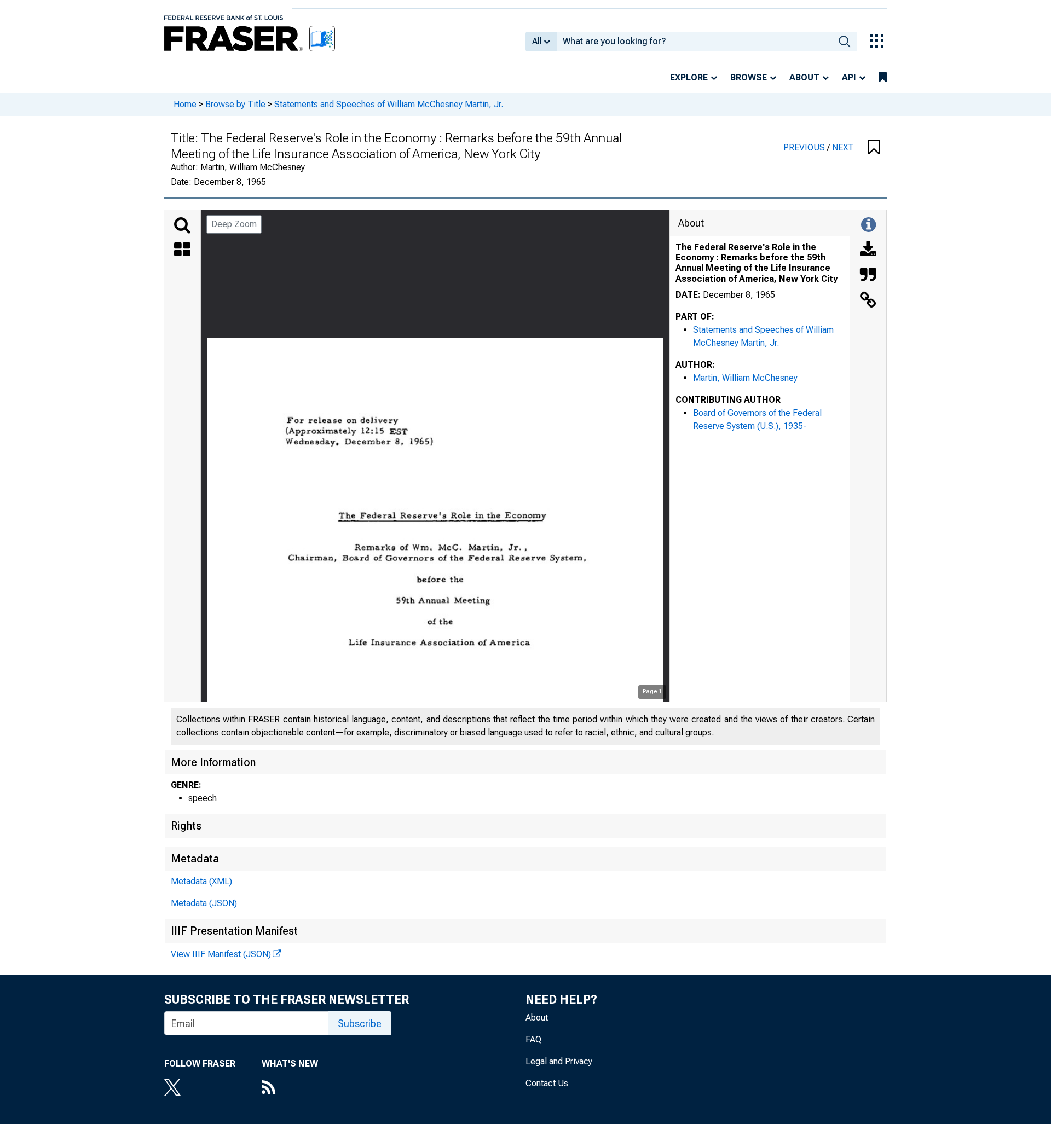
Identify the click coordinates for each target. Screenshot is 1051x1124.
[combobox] (694, 41)
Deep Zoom (234, 224)
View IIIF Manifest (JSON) (221, 954)
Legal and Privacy (559, 1061)
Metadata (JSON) (204, 903)
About (804, 77)
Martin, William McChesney (745, 378)
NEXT (843, 147)
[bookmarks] (883, 77)
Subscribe (360, 1023)
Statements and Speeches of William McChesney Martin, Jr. (388, 104)
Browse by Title (235, 104)
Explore (689, 77)
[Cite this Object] (868, 276)
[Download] (868, 250)
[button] (874, 147)
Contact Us (547, 1083)
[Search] (182, 225)
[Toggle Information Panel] (868, 225)
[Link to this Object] (868, 301)
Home (185, 104)
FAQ (533, 1039)
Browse (748, 77)
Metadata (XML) (201, 881)
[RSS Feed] (290, 1088)
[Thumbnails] (182, 250)
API (849, 77)
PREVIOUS (805, 147)
